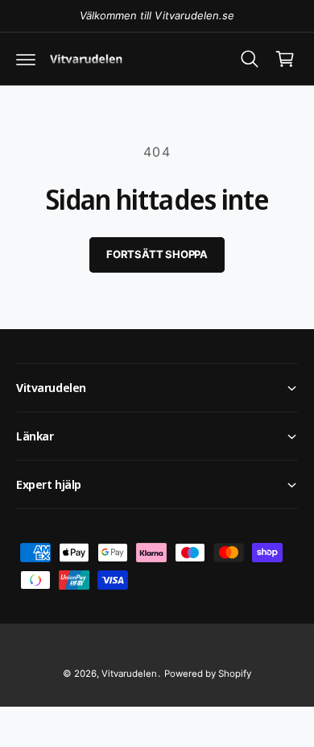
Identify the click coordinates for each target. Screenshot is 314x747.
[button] (25, 59)
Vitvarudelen (129, 673)
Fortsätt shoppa (157, 254)
